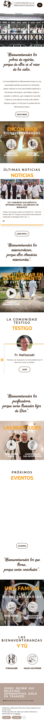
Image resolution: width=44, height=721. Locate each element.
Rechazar (16, 717)
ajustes (17, 713)
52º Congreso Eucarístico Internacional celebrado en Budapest (22, 205)
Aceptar (6, 717)
